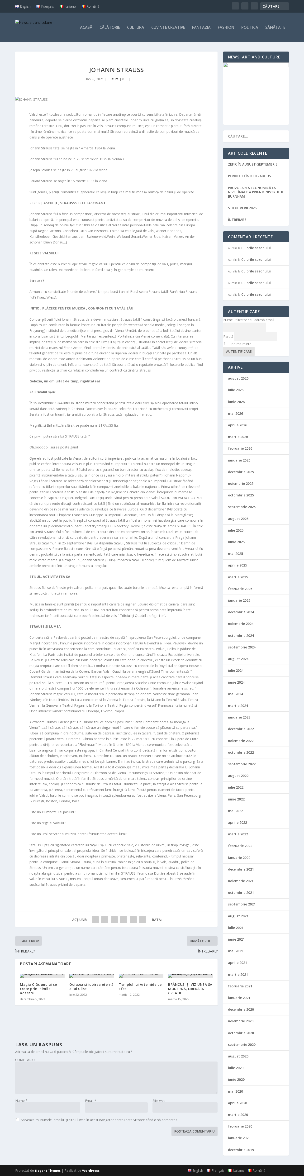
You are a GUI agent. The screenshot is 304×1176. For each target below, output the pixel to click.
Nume (21, 1100)
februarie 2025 (240, 588)
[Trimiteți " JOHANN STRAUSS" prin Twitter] (104, 919)
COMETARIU (25, 1059)
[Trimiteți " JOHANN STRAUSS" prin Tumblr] (114, 919)
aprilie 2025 (237, 565)
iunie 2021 (236, 939)
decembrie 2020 (241, 1009)
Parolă (228, 336)
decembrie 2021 (241, 869)
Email (90, 1100)
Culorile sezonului (256, 248)
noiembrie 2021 (240, 881)
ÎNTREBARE (237, 219)
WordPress (91, 1170)
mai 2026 (235, 413)
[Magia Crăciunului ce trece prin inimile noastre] (42, 976)
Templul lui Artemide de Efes (140, 986)
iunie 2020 (236, 1079)
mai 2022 (235, 811)
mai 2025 (235, 553)
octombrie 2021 (241, 892)
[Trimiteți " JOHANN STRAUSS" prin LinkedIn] (133, 919)
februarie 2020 (240, 1126)
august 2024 (238, 659)
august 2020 (238, 1056)
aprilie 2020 (237, 1103)
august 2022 (238, 775)
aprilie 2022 (237, 822)
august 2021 (238, 916)
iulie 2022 (235, 787)
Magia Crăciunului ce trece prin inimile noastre (38, 988)
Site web (159, 1100)
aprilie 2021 (237, 962)
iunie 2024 (236, 682)
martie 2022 (238, 834)
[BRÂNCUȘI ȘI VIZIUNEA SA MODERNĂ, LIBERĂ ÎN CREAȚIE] (190, 976)
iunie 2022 (236, 799)
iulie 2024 (235, 670)
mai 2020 (235, 1091)
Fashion (226, 27)
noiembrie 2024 (240, 623)
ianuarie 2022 (239, 857)
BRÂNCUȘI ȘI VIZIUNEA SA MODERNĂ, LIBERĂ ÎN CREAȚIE (190, 988)
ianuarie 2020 (239, 1138)
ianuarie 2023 (239, 717)
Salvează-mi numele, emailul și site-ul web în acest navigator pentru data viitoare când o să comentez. (99, 1120)
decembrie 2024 (241, 612)
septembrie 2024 (242, 647)
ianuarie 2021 (239, 997)
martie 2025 (238, 577)
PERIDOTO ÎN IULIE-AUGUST (250, 176)
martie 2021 (238, 974)
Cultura (135, 27)
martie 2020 (238, 1114)
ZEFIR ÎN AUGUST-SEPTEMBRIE (252, 164)
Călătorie (110, 27)
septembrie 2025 (242, 507)
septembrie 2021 (242, 904)
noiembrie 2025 (240, 483)
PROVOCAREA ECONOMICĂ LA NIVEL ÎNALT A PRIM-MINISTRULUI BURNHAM (255, 192)
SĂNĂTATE (275, 27)
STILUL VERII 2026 (242, 208)
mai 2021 (235, 951)
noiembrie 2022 (240, 740)
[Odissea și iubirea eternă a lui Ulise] (91, 976)
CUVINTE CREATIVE (168, 27)
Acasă (86, 27)
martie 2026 (238, 436)
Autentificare (239, 351)
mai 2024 (235, 694)
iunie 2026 (236, 402)
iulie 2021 (235, 927)
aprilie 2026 (237, 425)
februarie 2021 (240, 986)
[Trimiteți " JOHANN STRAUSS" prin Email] (142, 919)
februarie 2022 (240, 845)
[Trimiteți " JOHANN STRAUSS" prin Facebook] (95, 919)
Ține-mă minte (240, 344)
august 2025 (238, 518)
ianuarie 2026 (239, 460)
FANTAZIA (201, 27)
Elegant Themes (48, 1170)
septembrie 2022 (242, 764)
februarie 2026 (240, 448)
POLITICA (249, 27)
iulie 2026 (235, 390)
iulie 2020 (235, 1068)
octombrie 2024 (241, 635)
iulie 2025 (235, 530)
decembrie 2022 (241, 729)
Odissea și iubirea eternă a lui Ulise (91, 986)
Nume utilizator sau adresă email (248, 320)
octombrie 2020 (241, 1033)
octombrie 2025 (241, 495)
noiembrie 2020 (240, 1021)
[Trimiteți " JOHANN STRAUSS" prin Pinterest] (123, 919)
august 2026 (238, 378)
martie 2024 (238, 705)
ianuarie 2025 (239, 600)
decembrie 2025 (241, 472)
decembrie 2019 (241, 1149)
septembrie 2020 (242, 1044)
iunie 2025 (236, 542)
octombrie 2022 (241, 752)
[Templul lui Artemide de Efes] (141, 976)
